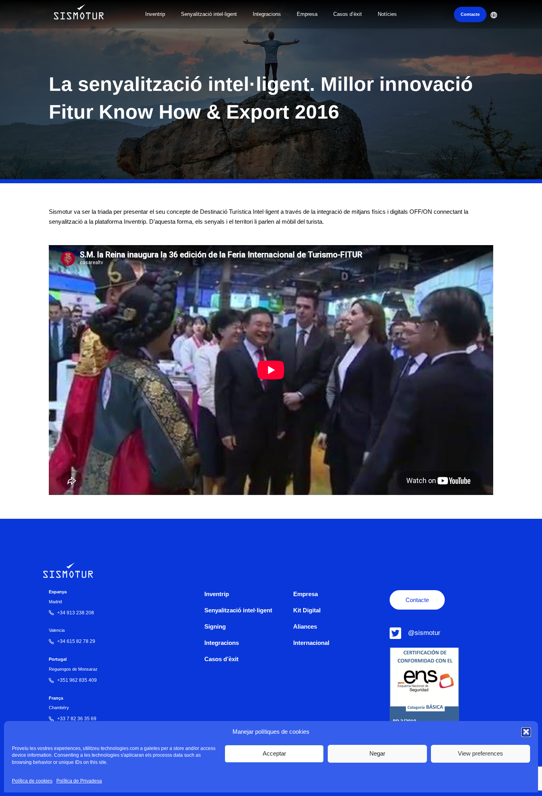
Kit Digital (307, 610)
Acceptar (274, 753)
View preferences (480, 753)
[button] (526, 732)
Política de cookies (32, 781)
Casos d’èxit (347, 14)
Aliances (305, 626)
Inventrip (155, 14)
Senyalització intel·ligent (209, 14)
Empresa (307, 14)
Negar (377, 753)
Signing (215, 626)
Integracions (267, 14)
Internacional (311, 642)
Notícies (387, 14)
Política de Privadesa (79, 781)
